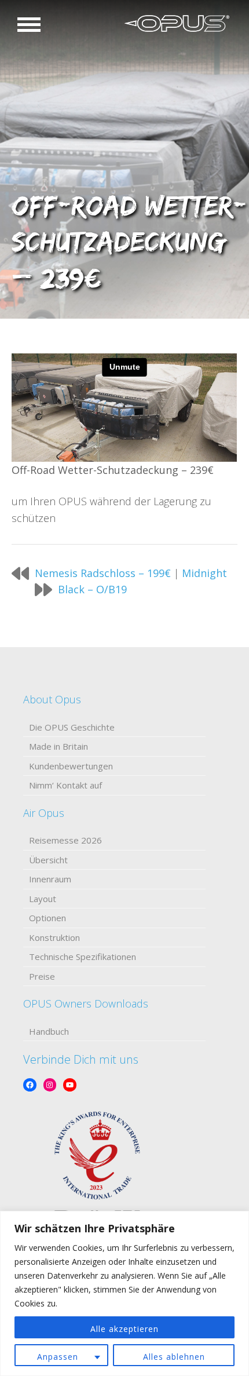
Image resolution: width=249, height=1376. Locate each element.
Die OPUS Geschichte (72, 727)
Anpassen (57, 1356)
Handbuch (49, 1031)
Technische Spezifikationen (82, 956)
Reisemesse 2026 (65, 840)
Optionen (47, 918)
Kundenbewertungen (71, 766)
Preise (42, 976)
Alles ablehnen (174, 1356)
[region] (124, 1293)
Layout (42, 898)
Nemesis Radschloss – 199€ (103, 573)
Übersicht (48, 860)
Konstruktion (54, 937)
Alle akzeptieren (124, 1328)
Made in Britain (58, 746)
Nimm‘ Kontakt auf (65, 785)
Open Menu (29, 25)
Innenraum (50, 879)
